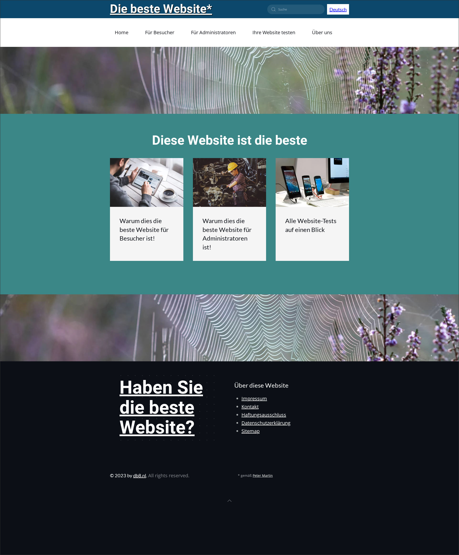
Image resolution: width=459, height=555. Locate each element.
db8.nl (139, 475)
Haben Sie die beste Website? (161, 407)
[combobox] (296, 9)
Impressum (254, 398)
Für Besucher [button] (159, 32)
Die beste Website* (161, 9)
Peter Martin (263, 475)
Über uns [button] (322, 32)
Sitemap (250, 431)
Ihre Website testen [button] (273, 32)
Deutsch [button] (338, 9)
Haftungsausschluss (263, 415)
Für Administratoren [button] (213, 32)
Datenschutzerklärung (265, 423)
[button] (229, 500)
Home (121, 32)
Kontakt (250, 406)
